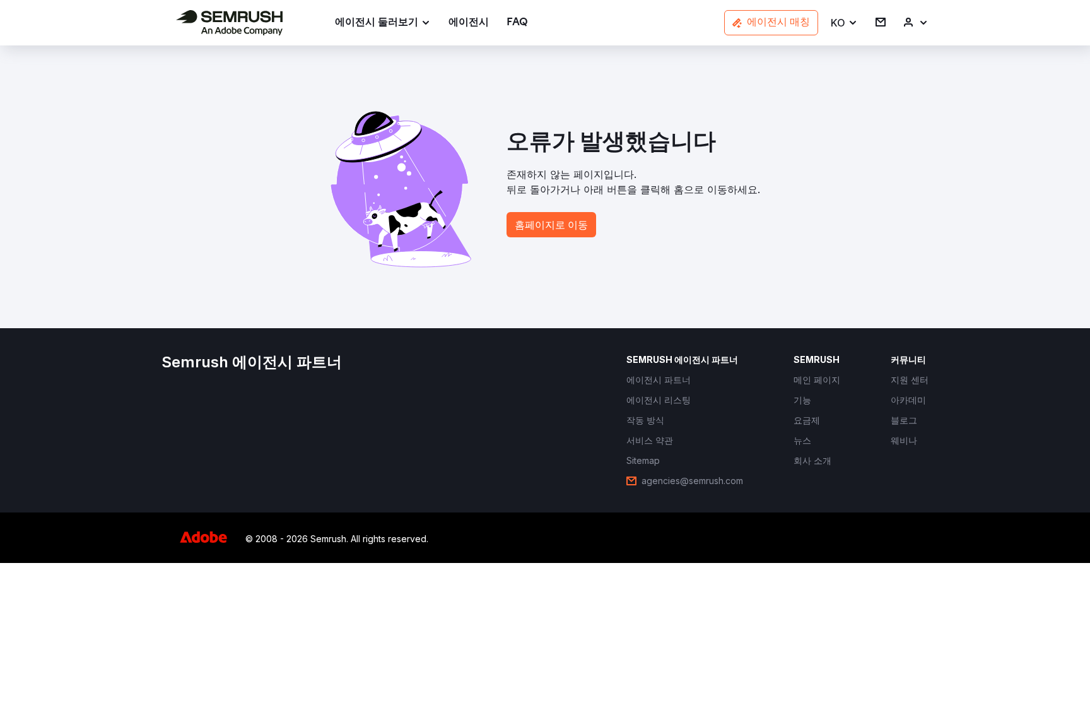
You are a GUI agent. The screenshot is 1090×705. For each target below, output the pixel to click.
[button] (844, 23)
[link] (468, 23)
